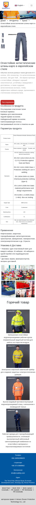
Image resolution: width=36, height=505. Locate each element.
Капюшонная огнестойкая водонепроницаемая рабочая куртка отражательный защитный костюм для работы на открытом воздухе (18, 338)
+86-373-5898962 (18, 466)
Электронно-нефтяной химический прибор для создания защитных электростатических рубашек (18, 372)
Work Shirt (16, 488)
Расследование (8, 102)
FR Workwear (27, 490)
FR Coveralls (18, 492)
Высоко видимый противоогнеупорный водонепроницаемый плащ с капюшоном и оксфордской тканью (18, 404)
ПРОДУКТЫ (13, 21)
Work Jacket (27, 488)
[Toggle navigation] (31, 5)
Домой (3, 21)
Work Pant (6, 488)
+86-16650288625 (18, 458)
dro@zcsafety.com (18, 473)
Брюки (24, 21)
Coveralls (5, 490)
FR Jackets (15, 490)
